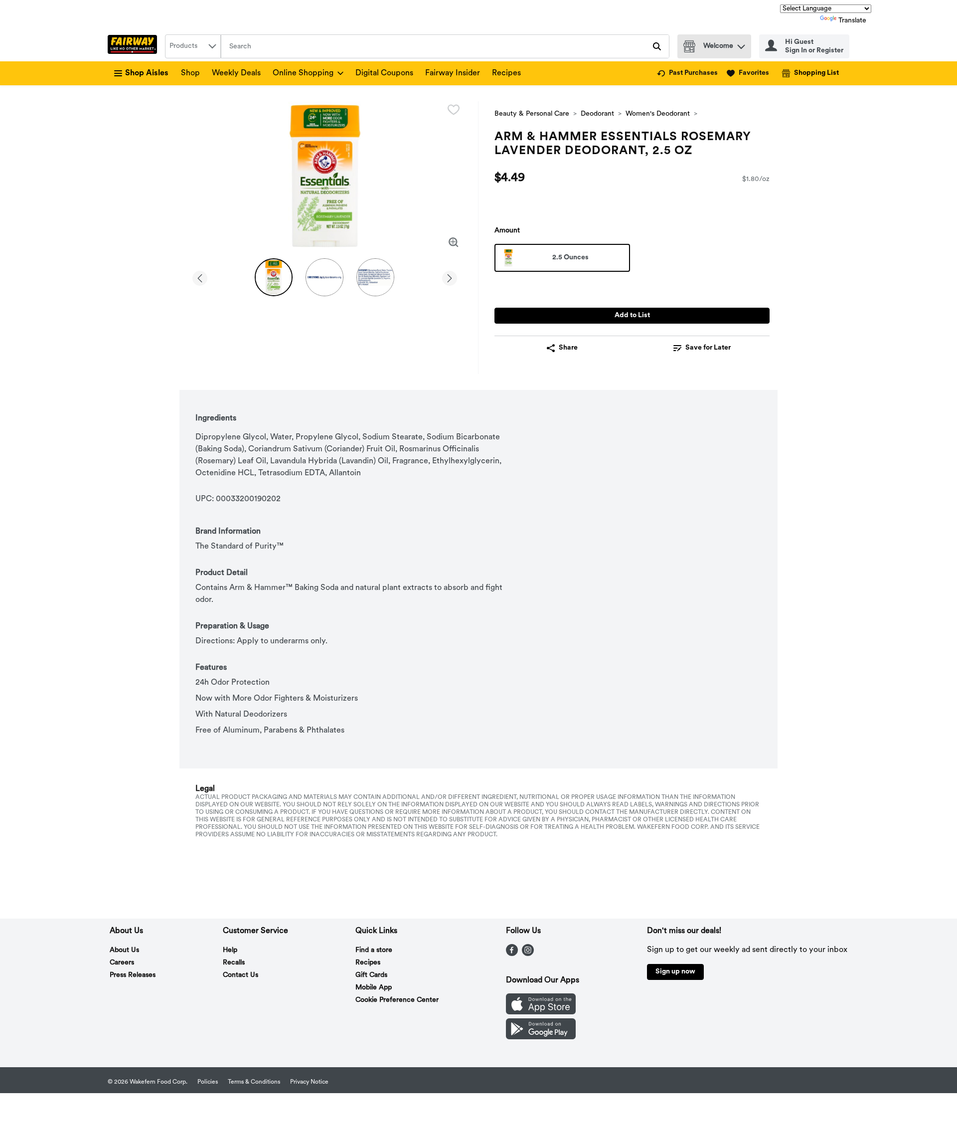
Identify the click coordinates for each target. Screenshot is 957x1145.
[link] (687, 73)
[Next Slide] (449, 276)
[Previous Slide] (199, 276)
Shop (190, 73)
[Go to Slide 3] (375, 277)
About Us (124, 950)
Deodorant (597, 114)
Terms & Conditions (254, 1082)
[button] (741, 44)
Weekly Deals (236, 73)
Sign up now (675, 971)
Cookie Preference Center (397, 1000)
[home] (134, 46)
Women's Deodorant (658, 114)
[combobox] (193, 46)
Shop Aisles (146, 73)
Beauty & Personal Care (531, 114)
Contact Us (240, 975)
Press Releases (133, 975)
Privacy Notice (309, 1082)
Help (230, 950)
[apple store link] (541, 1012)
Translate (852, 20)
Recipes (506, 73)
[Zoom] (453, 242)
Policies (207, 1082)
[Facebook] (512, 954)
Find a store (373, 950)
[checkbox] (454, 110)
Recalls (234, 962)
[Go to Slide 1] (274, 277)
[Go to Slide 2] (324, 277)
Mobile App (373, 987)
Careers (122, 962)
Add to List (632, 315)
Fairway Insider (452, 73)
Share (568, 348)
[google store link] (541, 1037)
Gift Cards (371, 975)
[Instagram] (528, 954)
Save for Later (708, 348)
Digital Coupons (384, 73)
